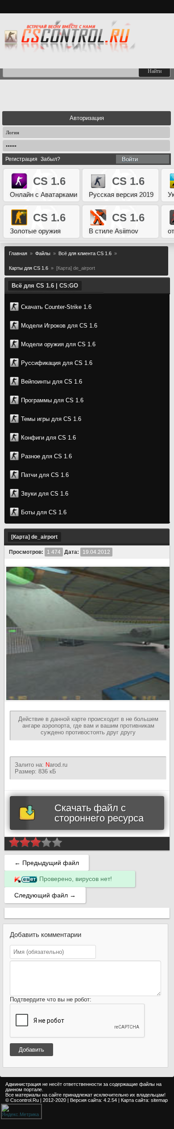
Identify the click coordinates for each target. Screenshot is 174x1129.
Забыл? (50, 159)
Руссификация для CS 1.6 (56, 363)
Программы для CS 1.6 (52, 400)
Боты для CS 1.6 (43, 512)
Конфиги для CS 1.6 (48, 437)
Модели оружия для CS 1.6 (58, 344)
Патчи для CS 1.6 (45, 475)
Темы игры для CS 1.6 (51, 419)
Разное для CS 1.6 (46, 456)
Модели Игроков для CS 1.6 (59, 325)
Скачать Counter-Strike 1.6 (56, 307)
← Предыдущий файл (46, 862)
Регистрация (21, 159)
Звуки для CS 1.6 (44, 493)
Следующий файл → (45, 895)
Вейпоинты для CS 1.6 (51, 381)
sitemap (159, 1100)
